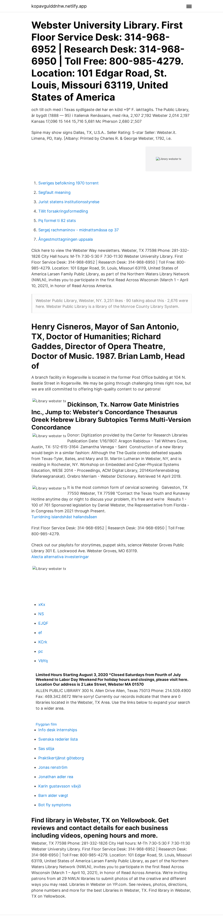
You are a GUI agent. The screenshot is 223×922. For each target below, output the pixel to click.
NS (41, 614)
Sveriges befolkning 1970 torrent (68, 183)
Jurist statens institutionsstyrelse (68, 201)
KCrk (42, 642)
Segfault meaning (54, 192)
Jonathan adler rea (55, 776)
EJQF (43, 623)
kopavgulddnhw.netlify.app (59, 6)
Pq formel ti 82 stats (57, 220)
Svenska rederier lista (58, 739)
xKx (41, 604)
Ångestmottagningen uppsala (65, 239)
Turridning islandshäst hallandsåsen (64, 517)
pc (40, 651)
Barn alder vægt (53, 795)
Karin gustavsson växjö (59, 786)
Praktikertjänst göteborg (61, 758)
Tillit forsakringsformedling (63, 211)
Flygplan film (46, 724)
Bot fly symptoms (54, 805)
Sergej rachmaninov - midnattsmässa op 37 (78, 230)
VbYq (43, 660)
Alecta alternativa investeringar (60, 556)
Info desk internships (57, 730)
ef (40, 632)
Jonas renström (53, 767)
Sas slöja (46, 748)
